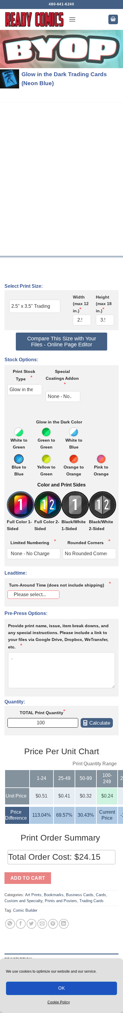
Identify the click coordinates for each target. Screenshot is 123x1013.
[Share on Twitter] (31, 924)
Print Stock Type (24, 375)
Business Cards (79, 895)
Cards (101, 895)
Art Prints (33, 895)
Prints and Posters (61, 901)
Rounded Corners (85, 542)
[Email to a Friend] (42, 924)
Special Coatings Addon (62, 375)
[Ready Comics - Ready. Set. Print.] (34, 19)
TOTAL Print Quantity (41, 712)
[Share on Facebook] (21, 924)
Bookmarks (54, 895)
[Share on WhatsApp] (10, 924)
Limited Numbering (29, 542)
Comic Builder (25, 910)
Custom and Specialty (23, 901)
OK (61, 988)
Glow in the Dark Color (59, 422)
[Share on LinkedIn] (64, 924)
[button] (72, 19)
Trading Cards (91, 901)
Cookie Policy (58, 1002)
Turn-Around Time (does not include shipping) (56, 585)
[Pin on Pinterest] (53, 924)
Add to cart (27, 878)
